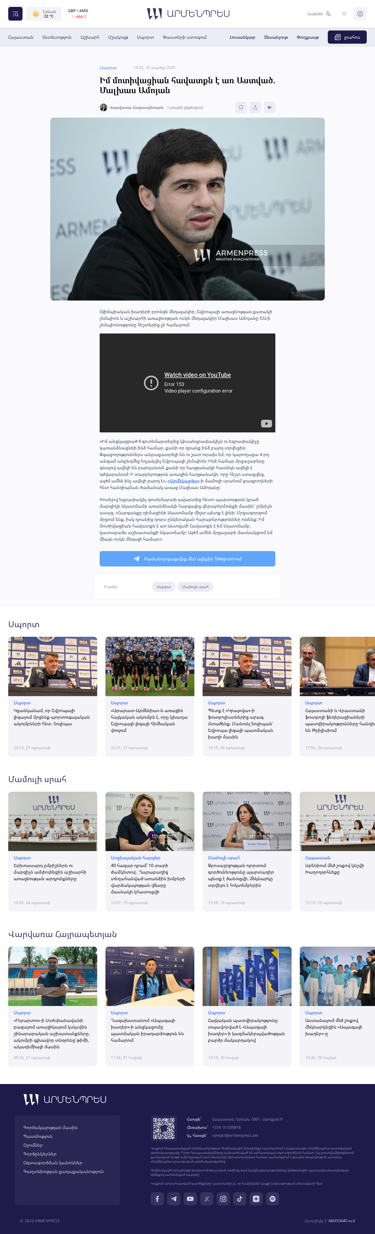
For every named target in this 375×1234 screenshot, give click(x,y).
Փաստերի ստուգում (185, 37)
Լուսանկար (242, 37)
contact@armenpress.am (235, 1135)
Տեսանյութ (276, 37)
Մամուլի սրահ (195, 586)
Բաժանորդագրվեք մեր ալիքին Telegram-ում (193, 559)
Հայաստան (20, 37)
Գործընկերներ (40, 1154)
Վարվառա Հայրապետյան (62, 934)
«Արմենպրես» (184, 481)
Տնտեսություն (57, 37)
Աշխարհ (89, 37)
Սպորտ (145, 37)
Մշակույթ (118, 37)
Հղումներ (33, 1145)
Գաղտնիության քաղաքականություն (63, 1171)
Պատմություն (37, 1136)
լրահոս (352, 37)
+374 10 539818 (226, 1127)
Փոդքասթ (308, 37)
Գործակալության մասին (50, 1127)
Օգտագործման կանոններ (52, 1163)
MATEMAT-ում (342, 1220)
